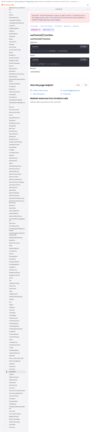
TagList (11, 304)
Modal (11, 52)
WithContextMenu (14, 419)
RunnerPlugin (13, 147)
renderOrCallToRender (15, 142)
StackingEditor (13, 256)
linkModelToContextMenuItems (17, 8)
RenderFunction (13, 139)
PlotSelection (13, 97)
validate (11, 374)
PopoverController (14, 112)
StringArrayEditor (14, 262)
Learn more (74, 1)
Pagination (12, 89)
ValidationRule (13, 380)
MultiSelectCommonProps (16, 74)
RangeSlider (12, 126)
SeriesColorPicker (14, 195)
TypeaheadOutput (14, 353)
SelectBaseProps (14, 171)
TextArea (11, 310)
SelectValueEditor (14, 193)
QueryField (12, 120)
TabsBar (11, 299)
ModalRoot (12, 55)
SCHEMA (11, 150)
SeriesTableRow (13, 213)
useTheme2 (12, 372)
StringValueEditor (14, 264)
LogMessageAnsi (14, 28)
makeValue (12, 36)
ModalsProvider (13, 60)
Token (11, 339)
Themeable (12, 312)
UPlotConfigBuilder (14, 361)
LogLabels (12, 25)
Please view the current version (49, 20)
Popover (11, 107)
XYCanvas (12, 427)
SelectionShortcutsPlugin (16, 182)
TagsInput (12, 307)
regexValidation (13, 134)
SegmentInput (13, 160)
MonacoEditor (13, 68)
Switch (11, 278)
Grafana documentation (46, 26)
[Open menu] (88, 5)
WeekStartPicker (14, 416)
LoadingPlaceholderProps (16, 23)
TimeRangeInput (14, 323)
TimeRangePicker (14, 326)
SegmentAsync (13, 158)
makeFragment (13, 33)
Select (11, 163)
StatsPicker (12, 259)
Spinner (11, 253)
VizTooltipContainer (15, 414)
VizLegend (12, 398)
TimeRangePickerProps (16, 329)
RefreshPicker (13, 131)
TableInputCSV (13, 294)
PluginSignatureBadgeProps (17, 103)
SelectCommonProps (15, 174)
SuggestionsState (14, 275)
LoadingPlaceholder (15, 20)
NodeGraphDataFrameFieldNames (17, 80)
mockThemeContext (15, 50)
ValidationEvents (14, 377)
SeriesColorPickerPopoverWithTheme (16, 201)
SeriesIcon (12, 205)
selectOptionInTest (14, 185)
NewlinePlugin (13, 76)
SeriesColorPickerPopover (16, 198)
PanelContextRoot (14, 92)
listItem (11, 15)
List (10, 12)
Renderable (12, 136)
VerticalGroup (13, 385)
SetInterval (12, 223)
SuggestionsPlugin (14, 272)
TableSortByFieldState (15, 296)
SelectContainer (13, 177)
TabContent (12, 288)
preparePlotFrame (14, 118)
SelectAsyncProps (14, 168)
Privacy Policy (30, 1)
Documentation (34, 26)
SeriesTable (12, 208)
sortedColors (13, 251)
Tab (10, 280)
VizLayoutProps (13, 396)
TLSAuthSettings (14, 337)
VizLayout (12, 388)
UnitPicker (12, 355)
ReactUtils (12, 128)
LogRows (11, 31)
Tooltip (11, 347)
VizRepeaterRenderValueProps (17, 407)
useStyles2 (12, 366)
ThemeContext (13, 318)
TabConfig (12, 286)
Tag (10, 302)
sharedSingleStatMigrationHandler (17, 229)
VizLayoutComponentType (17, 390)
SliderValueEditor (14, 248)
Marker (11, 39)
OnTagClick (12, 86)
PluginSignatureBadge (15, 100)
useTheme (12, 369)
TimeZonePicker (13, 334)
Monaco (11, 66)
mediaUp (11, 44)
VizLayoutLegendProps (16, 393)
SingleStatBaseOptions (16, 237)
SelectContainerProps (15, 179)
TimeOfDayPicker (14, 321)
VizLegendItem (13, 401)
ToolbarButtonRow (14, 345)
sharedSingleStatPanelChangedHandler (17, 234)
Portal (11, 115)
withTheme (12, 424)
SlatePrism (12, 240)
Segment (11, 155)
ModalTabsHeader (14, 63)
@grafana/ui (67, 26)
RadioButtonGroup (14, 123)
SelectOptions (13, 187)
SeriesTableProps (14, 211)
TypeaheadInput (14, 350)
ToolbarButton (13, 342)
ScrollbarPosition (14, 152)
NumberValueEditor (14, 84)
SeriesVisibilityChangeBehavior (17, 219)
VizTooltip (12, 411)
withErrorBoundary (14, 422)
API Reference (58, 26)
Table (10, 291)
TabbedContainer (14, 283)
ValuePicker (12, 382)
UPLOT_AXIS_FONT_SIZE (16, 358)
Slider (10, 245)
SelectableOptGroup (15, 166)
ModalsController (14, 58)
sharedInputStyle (14, 226)
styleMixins (12, 267)
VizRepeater (12, 404)
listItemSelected (13, 17)
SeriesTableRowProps (15, 216)
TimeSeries (12, 331)
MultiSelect (12, 71)
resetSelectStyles (14, 144)
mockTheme (12, 47)
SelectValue (12, 190)
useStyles (12, 363)
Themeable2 (12, 315)
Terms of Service (19, 1)
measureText (13, 41)
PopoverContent (14, 109)
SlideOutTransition (14, 243)
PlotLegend (12, 94)
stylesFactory (13, 270)
